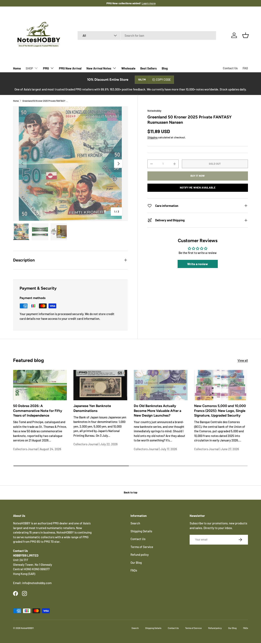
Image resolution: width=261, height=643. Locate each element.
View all (243, 360)
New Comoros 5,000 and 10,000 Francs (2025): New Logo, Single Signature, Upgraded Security (220, 410)
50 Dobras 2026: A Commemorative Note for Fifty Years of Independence (37, 410)
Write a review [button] (197, 264)
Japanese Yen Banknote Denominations (92, 408)
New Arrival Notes (98, 68)
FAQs (133, 570)
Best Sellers (148, 68)
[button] (245, 35)
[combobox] (147, 35)
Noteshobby (154, 110)
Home (17, 68)
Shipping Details (141, 531)
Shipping (152, 137)
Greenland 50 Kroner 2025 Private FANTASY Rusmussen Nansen (45, 100)
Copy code (163, 79)
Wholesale (128, 68)
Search (135, 523)
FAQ (245, 68)
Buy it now (197, 176)
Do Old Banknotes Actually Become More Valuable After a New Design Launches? (157, 410)
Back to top (130, 492)
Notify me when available (198, 187)
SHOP (29, 68)
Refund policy (139, 554)
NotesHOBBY (27, 628)
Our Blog (136, 562)
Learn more (144, 3)
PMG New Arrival (70, 68)
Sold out (215, 163)
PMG (46, 68)
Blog (165, 68)
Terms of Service (141, 547)
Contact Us (230, 68)
